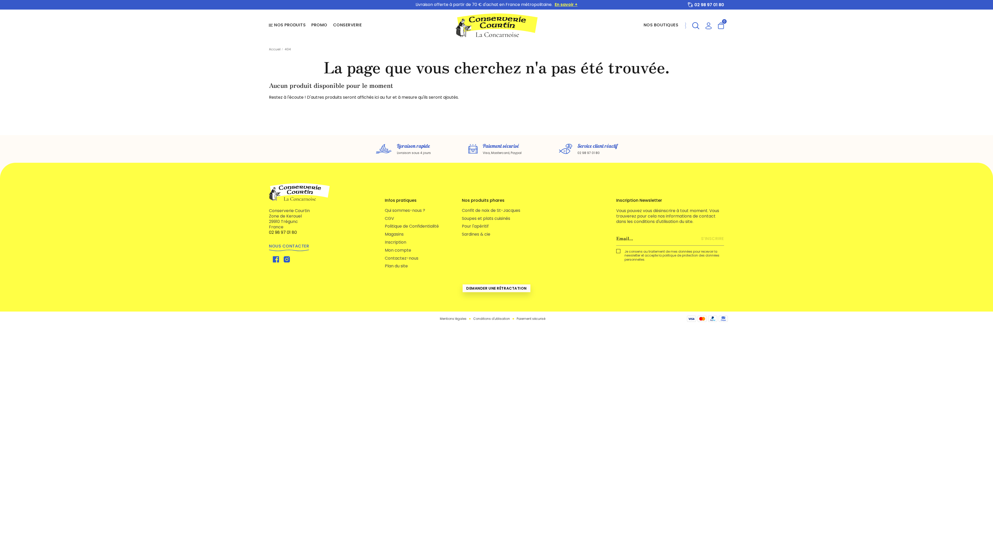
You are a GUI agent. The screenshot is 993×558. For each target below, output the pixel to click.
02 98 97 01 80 (709, 5)
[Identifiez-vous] (708, 25)
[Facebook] (276, 259)
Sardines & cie (476, 234)
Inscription (395, 242)
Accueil (275, 49)
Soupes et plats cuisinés (486, 218)
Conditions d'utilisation (491, 319)
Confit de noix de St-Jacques (491, 210)
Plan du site (396, 266)
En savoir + (566, 4)
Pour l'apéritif (475, 226)
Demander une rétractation (496, 288)
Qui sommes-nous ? (405, 210)
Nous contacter (289, 246)
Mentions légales (453, 319)
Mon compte (398, 250)
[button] (695, 25)
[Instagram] (287, 259)
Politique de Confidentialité (412, 226)
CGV (389, 218)
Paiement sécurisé (531, 319)
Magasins (394, 234)
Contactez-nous (401, 258)
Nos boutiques (661, 25)
